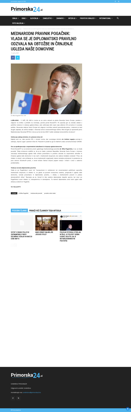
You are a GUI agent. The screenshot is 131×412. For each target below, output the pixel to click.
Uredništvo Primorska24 (19, 384)
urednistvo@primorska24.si (32, 392)
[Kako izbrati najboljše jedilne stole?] (46, 223)
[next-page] (15, 245)
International (105, 18)
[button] (117, 18)
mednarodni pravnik (36, 193)
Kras (24, 18)
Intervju (71, 18)
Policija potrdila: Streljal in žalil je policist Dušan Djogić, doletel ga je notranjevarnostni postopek (70, 236)
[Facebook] (115, 1)
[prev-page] (12, 245)
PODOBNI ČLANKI (19, 210)
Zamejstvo (47, 18)
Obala (14, 18)
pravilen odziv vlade (50, 193)
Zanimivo (60, 18)
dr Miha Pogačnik (23, 193)
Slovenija (34, 18)
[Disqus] (46, 279)
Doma (12, 29)
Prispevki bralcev (87, 18)
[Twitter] (118, 1)
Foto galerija (17, 23)
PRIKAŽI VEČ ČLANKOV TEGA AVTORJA (45, 210)
